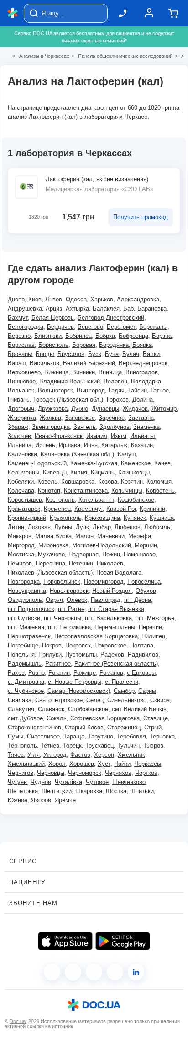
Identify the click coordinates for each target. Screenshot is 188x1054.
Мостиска (21, 554)
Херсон (104, 754)
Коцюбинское (136, 499)
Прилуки (50, 654)
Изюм (118, 436)
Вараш (17, 363)
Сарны (147, 690)
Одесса (76, 299)
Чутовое (97, 782)
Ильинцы (142, 436)
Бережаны (153, 326)
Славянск (51, 709)
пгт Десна (137, 599)
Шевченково (129, 782)
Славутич (21, 709)
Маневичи (111, 536)
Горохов (118, 399)
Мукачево (51, 554)
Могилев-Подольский (101, 545)
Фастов (80, 754)
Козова (107, 481)
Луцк (82, 527)
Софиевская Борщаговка (105, 718)
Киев (35, 299)
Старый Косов (84, 727)
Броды (45, 354)
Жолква (50, 417)
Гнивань (19, 399)
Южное (17, 800)
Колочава (21, 490)
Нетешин (81, 563)
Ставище (155, 718)
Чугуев (17, 782)
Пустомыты (81, 654)
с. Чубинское (26, 690)
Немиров (20, 563)
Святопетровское (59, 700)
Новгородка (24, 581)
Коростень (160, 490)
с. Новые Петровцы (74, 681)
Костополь (60, 499)
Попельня (21, 654)
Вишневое (22, 381)
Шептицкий (57, 791)
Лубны (63, 527)
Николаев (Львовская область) (50, 572)
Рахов (16, 672)
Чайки (122, 763)
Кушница (162, 517)
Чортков (146, 772)
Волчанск (21, 390)
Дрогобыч (21, 408)
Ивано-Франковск (59, 436)
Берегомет (121, 326)
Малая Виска (53, 536)
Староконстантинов (34, 727)
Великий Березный (89, 363)
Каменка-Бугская (93, 463)
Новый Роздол (112, 590)
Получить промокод (140, 217)
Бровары (20, 354)
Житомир (164, 408)
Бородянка (114, 344)
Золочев (19, 436)
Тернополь (22, 745)
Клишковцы (134, 472)
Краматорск (24, 508)
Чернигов (20, 772)
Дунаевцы (105, 408)
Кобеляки (21, 481)
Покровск (78, 645)
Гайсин (137, 390)
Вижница (56, 372)
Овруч (54, 599)
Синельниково (126, 700)
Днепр (16, 299)
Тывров (153, 745)
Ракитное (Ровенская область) (116, 663)
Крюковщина (102, 517)
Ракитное (58, 663)
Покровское (110, 645)
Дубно (79, 408)
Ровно (36, 672)
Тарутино (100, 736)
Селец (95, 700)
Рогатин (59, 672)
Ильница (19, 445)
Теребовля (131, 736)
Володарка (146, 381)
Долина (142, 399)
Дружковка (53, 408)
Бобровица (133, 335)
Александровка (138, 299)
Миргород (21, 545)
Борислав (21, 344)
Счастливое (43, 736)
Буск (94, 354)
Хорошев (81, 763)
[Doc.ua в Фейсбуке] (52, 972)
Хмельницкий (26, 763)
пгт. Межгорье (155, 618)
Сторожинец (124, 727)
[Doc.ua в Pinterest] (136, 972)
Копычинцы (126, 490)
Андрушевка (25, 308)
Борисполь (53, 344)
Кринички (152, 508)
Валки (151, 354)
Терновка (162, 736)
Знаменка (146, 426)
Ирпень (45, 445)
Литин (16, 527)
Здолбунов (114, 426)
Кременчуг (88, 508)
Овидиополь (25, 599)
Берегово (90, 326)
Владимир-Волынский (69, 381)
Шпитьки (142, 791)
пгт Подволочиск (31, 609)
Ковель (47, 481)
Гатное (160, 390)
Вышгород (91, 390)
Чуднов (41, 782)
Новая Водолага (118, 572)
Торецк (72, 745)
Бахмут (18, 317)
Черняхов (118, 772)
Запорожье (80, 417)
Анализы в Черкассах (40, 56)
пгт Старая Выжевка (116, 609)
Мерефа (139, 536)
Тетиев (50, 745)
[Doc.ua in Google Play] (122, 941)
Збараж (18, 426)
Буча (112, 354)
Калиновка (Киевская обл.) (77, 454)
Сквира (160, 700)
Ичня (91, 445)
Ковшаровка (77, 481)
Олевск (77, 599)
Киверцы (55, 472)
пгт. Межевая (26, 627)
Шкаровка (88, 791)
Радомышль (25, 663)
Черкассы (147, 763)
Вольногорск (55, 390)
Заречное (112, 417)
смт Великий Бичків (139, 709)
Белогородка (25, 326)
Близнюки (48, 335)
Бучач (130, 354)
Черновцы (50, 772)
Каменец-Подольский (37, 463)
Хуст (104, 763)
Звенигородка (51, 426)
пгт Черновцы (62, 618)
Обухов (146, 590)
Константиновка (86, 490)
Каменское (136, 463)
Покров (52, 645)
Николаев (110, 563)
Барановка (152, 308)
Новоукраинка (27, 590)
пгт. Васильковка (108, 618)
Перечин (150, 627)
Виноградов (141, 372)
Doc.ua (18, 1021)
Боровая (83, 344)
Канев (162, 463)
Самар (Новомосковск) (78, 690)
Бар (128, 308)
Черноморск (84, 772)
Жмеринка (22, 417)
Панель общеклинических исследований (121, 56)
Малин (84, 536)
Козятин (132, 481)
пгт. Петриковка (69, 627)
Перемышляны (114, 627)
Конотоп (49, 490)
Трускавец (99, 745)
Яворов (41, 800)
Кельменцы (23, 472)
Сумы (15, 736)
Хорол (57, 763)
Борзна (162, 335)
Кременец (57, 508)
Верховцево (24, 372)
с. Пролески (121, 681)
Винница (110, 372)
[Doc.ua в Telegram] (94, 972)
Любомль (157, 527)
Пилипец (153, 636)
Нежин (111, 554)
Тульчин (128, 745)
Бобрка (105, 335)
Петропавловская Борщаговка (96, 636)
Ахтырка (77, 308)
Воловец (115, 381)
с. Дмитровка (26, 681)
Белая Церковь (52, 317)
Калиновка (22, 454)
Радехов (112, 654)
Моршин (146, 545)
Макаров (19, 536)
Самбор (124, 690)
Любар (102, 527)
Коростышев (25, 499)
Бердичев (60, 326)
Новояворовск (69, 590)
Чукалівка (68, 782)
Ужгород (55, 754)
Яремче (65, 800)
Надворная (83, 554)
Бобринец (78, 335)
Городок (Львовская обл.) (68, 399)
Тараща (73, 736)
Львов (53, 299)
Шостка (116, 791)
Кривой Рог (121, 508)
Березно (19, 335)
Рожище (84, 672)
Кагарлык (114, 445)
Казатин (142, 445)
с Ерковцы (141, 672)
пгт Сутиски (24, 618)
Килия (78, 472)
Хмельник (131, 754)
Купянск (135, 517)
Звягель (84, 426)
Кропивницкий (27, 517)
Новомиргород (104, 581)
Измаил (96, 436)
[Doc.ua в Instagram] (73, 972)
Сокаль (57, 718)
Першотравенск (29, 636)
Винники (83, 372)
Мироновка (53, 545)
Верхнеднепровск (143, 363)
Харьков (101, 299)
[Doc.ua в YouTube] (115, 972)
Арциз (54, 308)
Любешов (128, 527)
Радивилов (143, 654)
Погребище (23, 645)
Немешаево (140, 554)
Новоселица (144, 581)
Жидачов (135, 408)
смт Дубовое (25, 718)
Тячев (16, 754)
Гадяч (117, 390)
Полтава (141, 645)
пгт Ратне (71, 609)
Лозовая (39, 527)
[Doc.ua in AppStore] (65, 941)
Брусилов (70, 354)
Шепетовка (23, 791)
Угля (33, 754)
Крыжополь (65, 517)
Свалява (19, 700)
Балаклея (106, 308)
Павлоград (105, 599)
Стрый (153, 727)
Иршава (69, 445)
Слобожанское (88, 709)
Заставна (141, 417)
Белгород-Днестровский (111, 317)
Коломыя (159, 481)
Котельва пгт (96, 499)
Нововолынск (61, 581)
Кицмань (103, 472)
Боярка (142, 344)
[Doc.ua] (12, 13)
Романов (111, 672)
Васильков (44, 363)
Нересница (50, 563)
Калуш (127, 454)
